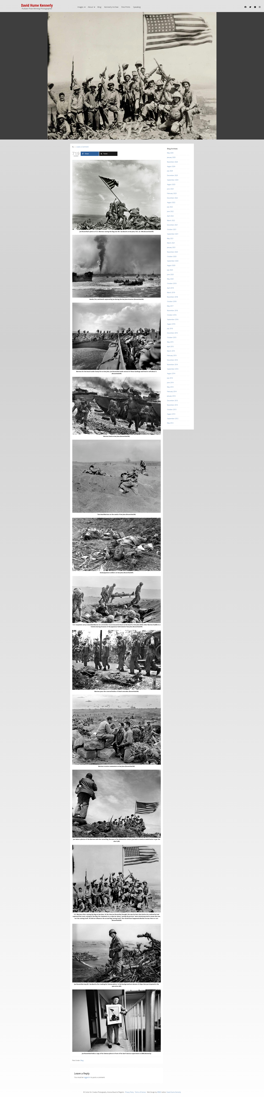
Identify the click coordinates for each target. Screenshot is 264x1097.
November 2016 (172, 310)
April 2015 (170, 346)
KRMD (159, 1092)
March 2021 (171, 243)
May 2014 (170, 387)
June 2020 (170, 274)
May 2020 (170, 279)
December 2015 (172, 333)
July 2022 (170, 207)
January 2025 (171, 157)
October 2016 (171, 315)
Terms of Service (140, 1092)
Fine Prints (125, 7)
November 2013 (172, 405)
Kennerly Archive (111, 7)
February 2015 (172, 355)
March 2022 (171, 220)
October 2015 (171, 337)
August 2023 (171, 184)
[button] (84, 7)
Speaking (137, 7)
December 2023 (172, 175)
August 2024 (171, 166)
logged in (87, 1077)
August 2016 (171, 324)
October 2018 (171, 301)
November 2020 (172, 252)
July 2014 (170, 378)
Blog (99, 7)
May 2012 (170, 423)
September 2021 (172, 234)
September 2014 (172, 369)
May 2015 (170, 342)
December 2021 (172, 225)
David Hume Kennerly (174, 1092)
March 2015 (171, 351)
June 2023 (170, 189)
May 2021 (170, 238)
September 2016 (172, 319)
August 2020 (171, 265)
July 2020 (170, 270)
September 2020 (172, 261)
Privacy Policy (129, 1092)
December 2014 (172, 360)
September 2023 (172, 180)
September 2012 (172, 419)
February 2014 (172, 391)
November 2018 (172, 297)
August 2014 (171, 373)
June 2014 (170, 383)
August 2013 (171, 414)
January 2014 (171, 396)
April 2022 (170, 216)
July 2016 (170, 328)
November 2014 (172, 364)
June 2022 (170, 211)
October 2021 (171, 229)
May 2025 (170, 153)
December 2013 (172, 401)
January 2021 (171, 247)
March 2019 (171, 292)
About (90, 7)
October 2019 (171, 283)
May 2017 (170, 306)
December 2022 (172, 198)
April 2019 (170, 288)
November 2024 (172, 162)
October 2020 (171, 256)
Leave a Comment (82, 147)
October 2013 (171, 409)
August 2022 (171, 202)
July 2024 (170, 171)
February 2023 (172, 193)
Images (80, 7)
